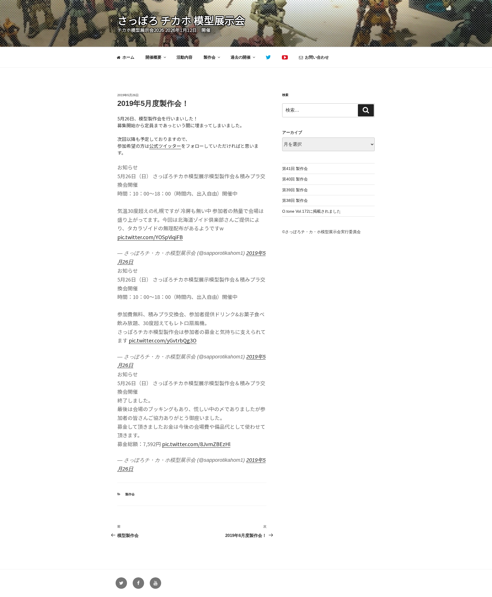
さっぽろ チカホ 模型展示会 (181, 20)
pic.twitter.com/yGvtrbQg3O (162, 340)
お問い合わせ (317, 57)
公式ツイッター (165, 145)
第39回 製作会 (295, 190)
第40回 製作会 (295, 179)
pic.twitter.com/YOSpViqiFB (150, 237)
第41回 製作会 (295, 168)
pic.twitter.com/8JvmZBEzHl (196, 444)
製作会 (210, 57)
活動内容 (184, 57)
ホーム (128, 57)
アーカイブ (292, 132)
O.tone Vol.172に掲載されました (311, 211)
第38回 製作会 (295, 200)
